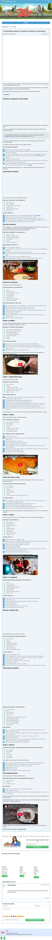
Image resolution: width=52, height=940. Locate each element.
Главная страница (5, 26)
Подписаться (37, 846)
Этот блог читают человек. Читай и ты (37, 840)
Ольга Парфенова (11, 884)
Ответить (47, 897)
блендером (38, 215)
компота (30, 165)
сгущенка (6, 136)
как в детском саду (31, 228)
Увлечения (14, 26)
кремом (38, 154)
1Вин (7, 930)
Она (10, 26)
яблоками (12, 324)
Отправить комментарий (34, 919)
